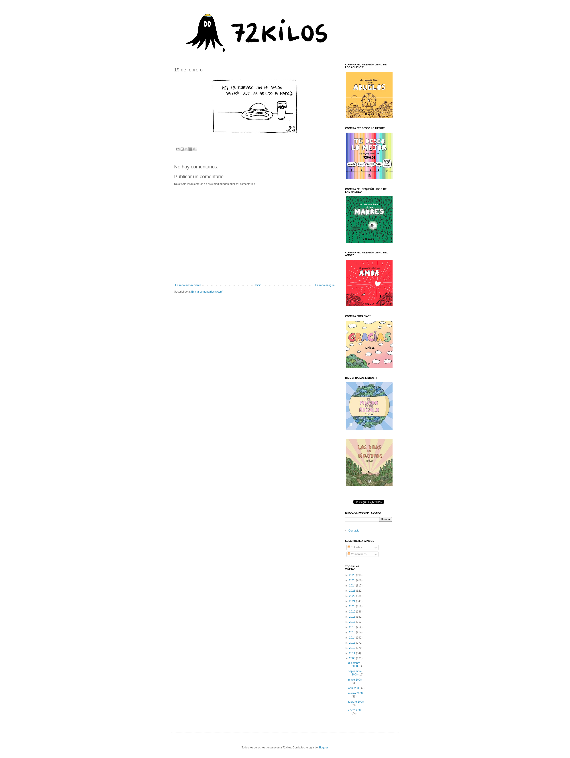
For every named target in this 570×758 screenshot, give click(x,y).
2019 (352, 611)
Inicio (258, 285)
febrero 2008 (356, 701)
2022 (352, 596)
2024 (352, 585)
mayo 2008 (355, 679)
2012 (352, 647)
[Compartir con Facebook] (190, 149)
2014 (352, 637)
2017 (352, 621)
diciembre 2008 (354, 664)
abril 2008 (354, 688)
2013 (352, 642)
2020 (352, 606)
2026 (352, 575)
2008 (352, 658)
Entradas (356, 547)
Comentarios (358, 554)
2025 (352, 580)
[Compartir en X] (186, 149)
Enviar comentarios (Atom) (207, 291)
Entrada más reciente (188, 285)
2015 (352, 632)
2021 (352, 601)
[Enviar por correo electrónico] (178, 149)
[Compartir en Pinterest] (195, 149)
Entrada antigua (325, 285)
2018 (352, 616)
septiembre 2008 (355, 673)
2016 (352, 627)
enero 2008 (355, 710)
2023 (352, 590)
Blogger (323, 747)
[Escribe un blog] (182, 149)
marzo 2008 (355, 693)
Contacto (353, 530)
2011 (352, 653)
